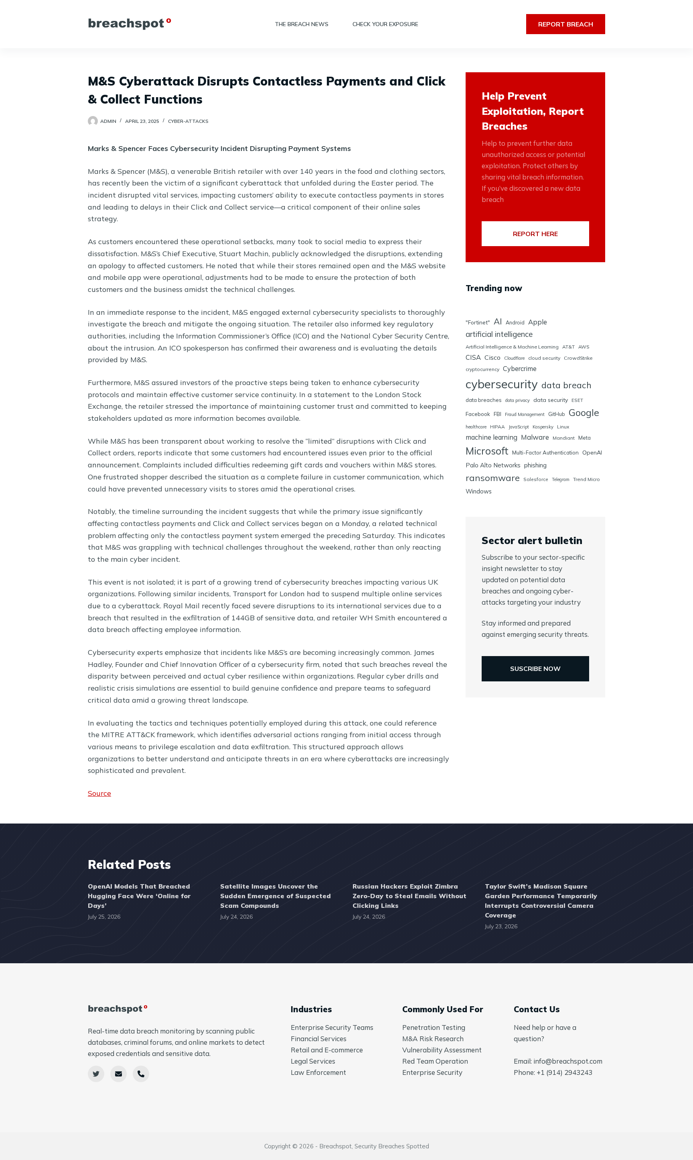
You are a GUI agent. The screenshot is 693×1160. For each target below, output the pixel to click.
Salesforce (535, 479)
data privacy (517, 400)
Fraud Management (525, 414)
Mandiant (564, 438)
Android (515, 322)
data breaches (484, 400)
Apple (537, 322)
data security (550, 400)
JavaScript (519, 427)
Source (99, 793)
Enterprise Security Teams (332, 1027)
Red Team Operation (435, 1061)
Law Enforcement (318, 1072)
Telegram (560, 479)
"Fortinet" (478, 322)
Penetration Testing (433, 1027)
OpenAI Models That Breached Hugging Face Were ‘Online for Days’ (139, 895)
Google (584, 412)
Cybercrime (520, 368)
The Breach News (301, 24)
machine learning (491, 437)
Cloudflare (514, 358)
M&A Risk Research (433, 1038)
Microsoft (487, 450)
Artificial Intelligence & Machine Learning (512, 347)
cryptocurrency (482, 369)
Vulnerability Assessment (442, 1050)
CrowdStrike (578, 358)
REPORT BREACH (565, 24)
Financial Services (318, 1038)
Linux (563, 427)
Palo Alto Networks (493, 465)
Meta (584, 437)
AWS (584, 347)
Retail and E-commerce (327, 1050)
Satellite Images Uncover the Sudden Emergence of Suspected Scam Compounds (275, 895)
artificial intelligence (499, 334)
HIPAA (497, 427)
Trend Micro (586, 479)
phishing (535, 465)
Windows (479, 491)
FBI (497, 414)
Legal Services (313, 1061)
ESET (577, 400)
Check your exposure (385, 24)
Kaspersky (543, 427)
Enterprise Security (432, 1072)
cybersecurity (502, 384)
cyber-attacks (188, 121)
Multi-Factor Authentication (545, 452)
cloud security (544, 358)
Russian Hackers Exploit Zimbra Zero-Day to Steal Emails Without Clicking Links (409, 895)
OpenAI (592, 452)
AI (498, 321)
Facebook (478, 413)
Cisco (492, 357)
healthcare (476, 427)
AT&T (568, 347)
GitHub (556, 414)
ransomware (493, 477)
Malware (535, 437)
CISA (473, 357)
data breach (566, 384)
